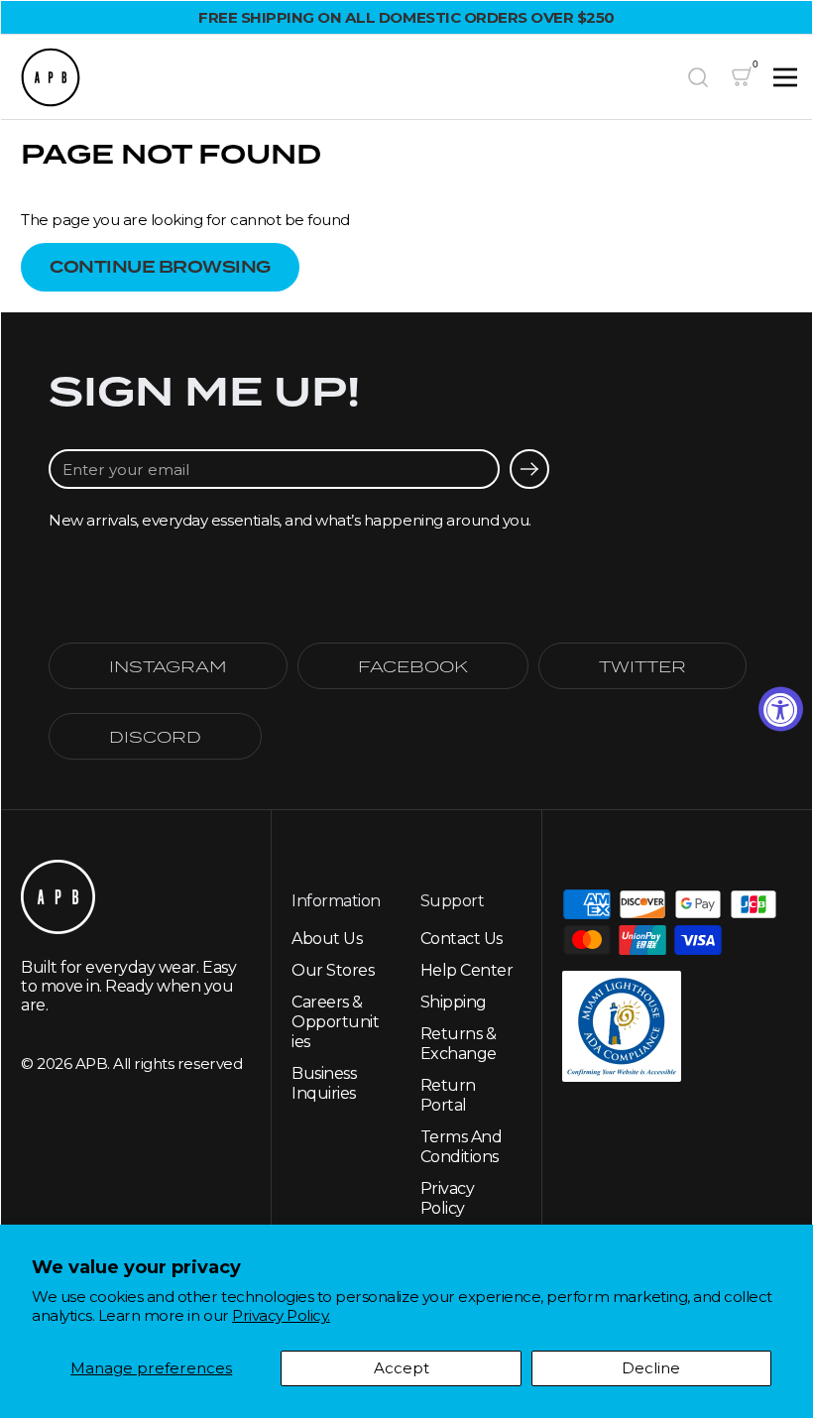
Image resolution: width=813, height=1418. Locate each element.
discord (155, 736)
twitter (642, 665)
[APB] (344, 77)
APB (91, 1063)
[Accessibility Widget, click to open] (780, 709)
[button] (698, 77)
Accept (401, 1368)
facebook (413, 665)
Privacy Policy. (281, 1315)
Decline (651, 1368)
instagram (168, 665)
